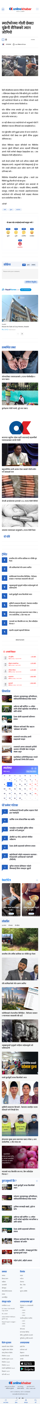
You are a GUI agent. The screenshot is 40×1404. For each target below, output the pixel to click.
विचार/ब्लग (5, 1279)
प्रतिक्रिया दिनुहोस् (31, 282)
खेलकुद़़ (4, 1288)
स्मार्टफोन (18, 210)
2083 (23, 1326)
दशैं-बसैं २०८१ (6, 1375)
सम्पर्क (21, 1359)
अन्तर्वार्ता (4, 1285)
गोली (5, 210)
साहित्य (4, 1282)
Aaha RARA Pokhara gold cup (8, 1318)
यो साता (10, 925)
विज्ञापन (22, 1353)
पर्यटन (21, 1279)
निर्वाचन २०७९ (6, 1362)
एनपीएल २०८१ (6, 1306)
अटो (21, 1288)
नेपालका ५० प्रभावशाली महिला (26, 1307)
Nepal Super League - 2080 (9, 1323)
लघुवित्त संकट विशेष (7, 1350)
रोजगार (22, 1282)
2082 (23, 1315)
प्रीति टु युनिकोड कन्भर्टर (26, 1335)
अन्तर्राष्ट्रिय (4, 1297)
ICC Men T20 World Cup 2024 (8, 1310)
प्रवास (3, 1294)
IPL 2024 (4, 1314)
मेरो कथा (22, 1329)
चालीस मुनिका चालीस (26, 1318)
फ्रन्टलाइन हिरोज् (24, 1332)
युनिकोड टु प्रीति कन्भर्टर (26, 1338)
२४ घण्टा (4, 925)
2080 (23, 1310)
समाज (3, 1276)
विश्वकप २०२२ (6, 1371)
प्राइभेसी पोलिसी (24, 1356)
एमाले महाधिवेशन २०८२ (8, 1368)
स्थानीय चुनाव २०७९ (7, 1359)
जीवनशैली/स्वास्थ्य (7, 1291)
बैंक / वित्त (22, 1285)
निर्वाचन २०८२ (6, 1365)
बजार (21, 1276)
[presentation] (18, 333)
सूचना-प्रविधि (23, 1291)
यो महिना (17, 925)
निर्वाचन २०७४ (6, 1356)
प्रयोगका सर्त (23, 1350)
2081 (23, 1313)
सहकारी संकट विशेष (7, 1347)
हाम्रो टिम (22, 1347)
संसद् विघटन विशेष (7, 1353)
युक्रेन (11, 210)
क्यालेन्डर (7, 768)
